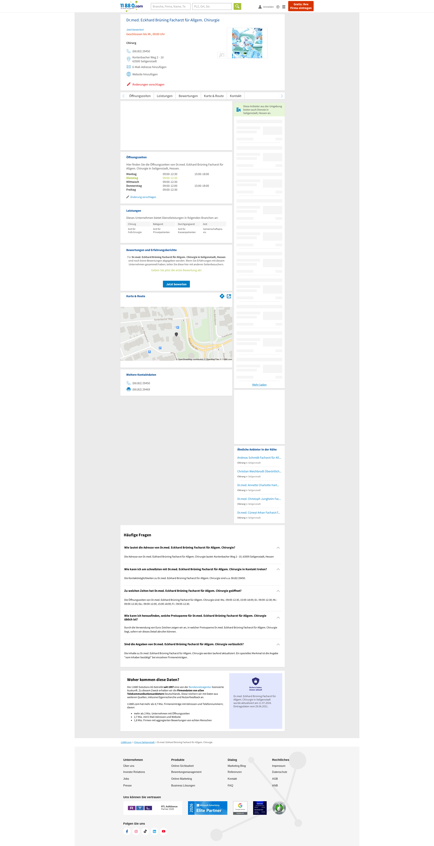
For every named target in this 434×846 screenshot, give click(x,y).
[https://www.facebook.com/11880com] (127, 831)
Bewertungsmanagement (186, 772)
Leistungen (165, 96)
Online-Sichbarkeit (182, 765)
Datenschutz (279, 772)
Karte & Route (214, 96)
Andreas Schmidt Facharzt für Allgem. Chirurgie (259, 457)
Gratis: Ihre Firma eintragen (301, 6)
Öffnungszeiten (140, 96)
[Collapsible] (278, 547)
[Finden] (237, 6)
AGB (275, 778)
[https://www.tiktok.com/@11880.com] (145, 831)
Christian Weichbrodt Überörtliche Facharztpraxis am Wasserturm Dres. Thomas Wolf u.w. (259, 471)
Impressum (278, 765)
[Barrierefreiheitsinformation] (279, 6)
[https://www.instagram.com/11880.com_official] (136, 831)
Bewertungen (188, 96)
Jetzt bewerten (176, 284)
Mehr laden (259, 385)
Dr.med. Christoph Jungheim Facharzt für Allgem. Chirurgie (259, 499)
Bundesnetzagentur (200, 687)
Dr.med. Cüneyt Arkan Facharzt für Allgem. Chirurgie (259, 512)
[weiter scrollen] (282, 95)
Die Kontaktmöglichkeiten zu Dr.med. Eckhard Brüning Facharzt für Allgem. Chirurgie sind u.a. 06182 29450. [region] (185, 578)
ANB (275, 785)
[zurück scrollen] (123, 95)
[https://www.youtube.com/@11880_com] (163, 831)
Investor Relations (134, 772)
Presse (127, 785)
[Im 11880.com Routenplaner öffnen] (222, 295)
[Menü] (285, 6)
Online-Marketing (181, 778)
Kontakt (235, 96)
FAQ (230, 785)
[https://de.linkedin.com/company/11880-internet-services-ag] (154, 831)
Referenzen (235, 772)
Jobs (126, 778)
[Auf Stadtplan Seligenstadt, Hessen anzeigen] (229, 296)
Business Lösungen (183, 785)
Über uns (128, 765)
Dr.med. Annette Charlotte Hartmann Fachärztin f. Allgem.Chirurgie (259, 485)
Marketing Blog (237, 765)
